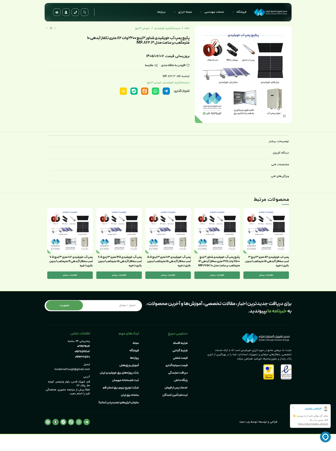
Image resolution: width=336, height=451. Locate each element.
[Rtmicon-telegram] (86, 422)
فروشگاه (241, 12)
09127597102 (82, 352)
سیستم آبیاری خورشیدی (167, 28)
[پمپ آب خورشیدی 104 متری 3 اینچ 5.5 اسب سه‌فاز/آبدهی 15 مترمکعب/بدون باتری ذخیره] (168, 230)
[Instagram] (79, 422)
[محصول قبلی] (55, 28)
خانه (187, 28)
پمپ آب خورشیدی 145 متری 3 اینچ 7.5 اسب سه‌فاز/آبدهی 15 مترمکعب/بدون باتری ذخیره (120, 261)
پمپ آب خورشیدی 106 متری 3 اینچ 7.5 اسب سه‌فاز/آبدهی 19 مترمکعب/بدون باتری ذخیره (71, 261)
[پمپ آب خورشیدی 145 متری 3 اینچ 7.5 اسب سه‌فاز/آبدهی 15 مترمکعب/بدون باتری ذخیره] (119, 230)
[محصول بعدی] (47, 28)
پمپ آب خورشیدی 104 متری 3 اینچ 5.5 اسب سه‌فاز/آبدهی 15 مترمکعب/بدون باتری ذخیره (169, 261)
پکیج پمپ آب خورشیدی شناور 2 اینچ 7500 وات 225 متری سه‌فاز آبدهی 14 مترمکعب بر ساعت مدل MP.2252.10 (219, 261)
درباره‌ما (161, 12)
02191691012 (83, 346)
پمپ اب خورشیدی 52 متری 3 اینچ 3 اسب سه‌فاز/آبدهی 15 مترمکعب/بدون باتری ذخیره (267, 261)
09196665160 (82, 357)
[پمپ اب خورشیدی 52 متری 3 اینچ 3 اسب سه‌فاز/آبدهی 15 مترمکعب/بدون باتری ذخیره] (266, 230)
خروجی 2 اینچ (142, 28)
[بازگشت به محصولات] (51, 28)
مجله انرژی (185, 12)
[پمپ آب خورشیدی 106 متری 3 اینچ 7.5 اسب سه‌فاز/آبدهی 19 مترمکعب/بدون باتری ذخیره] (70, 230)
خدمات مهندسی (214, 12)
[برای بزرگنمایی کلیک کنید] (284, 115)
